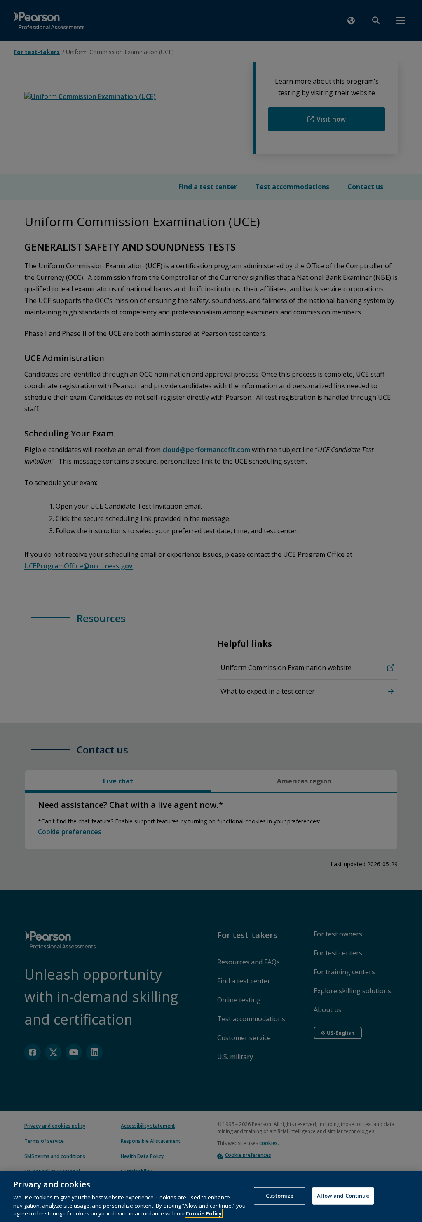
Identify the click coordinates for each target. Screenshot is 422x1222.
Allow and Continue (343, 1195)
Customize (279, 1195)
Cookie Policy (203, 1213)
